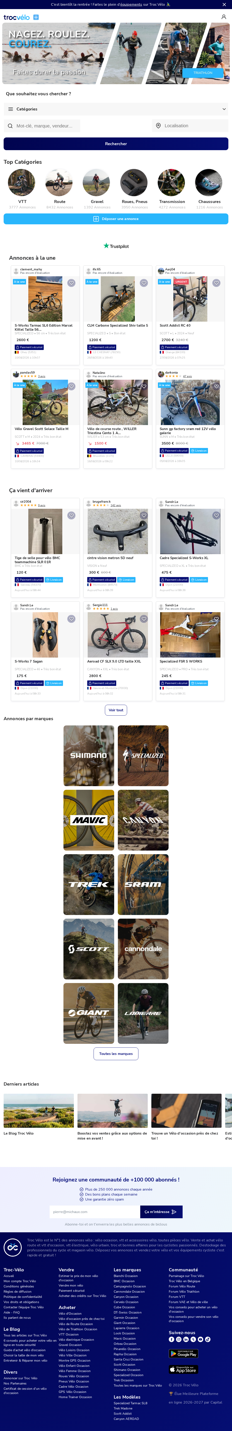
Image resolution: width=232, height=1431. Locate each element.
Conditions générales (19, 1286)
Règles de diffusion (17, 1291)
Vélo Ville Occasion (73, 1355)
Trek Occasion (124, 1380)
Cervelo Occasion (126, 1302)
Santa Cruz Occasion (128, 1359)
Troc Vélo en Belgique (184, 1281)
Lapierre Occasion (126, 1328)
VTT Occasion (69, 1334)
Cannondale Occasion (129, 1291)
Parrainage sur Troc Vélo (186, 1276)
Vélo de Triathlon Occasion (78, 1329)
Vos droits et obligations (21, 1302)
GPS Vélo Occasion (73, 1392)
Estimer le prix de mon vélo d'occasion (78, 1278)
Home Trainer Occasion (75, 1397)
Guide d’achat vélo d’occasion (25, 1350)
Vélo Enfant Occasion (74, 1366)
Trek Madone (123, 1408)
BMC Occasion (124, 1281)
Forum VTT (177, 1297)
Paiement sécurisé (72, 1291)
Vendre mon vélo (71, 1285)
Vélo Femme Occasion (75, 1371)
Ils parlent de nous (17, 1318)
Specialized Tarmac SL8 (130, 1403)
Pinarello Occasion (127, 1349)
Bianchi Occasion (126, 1276)
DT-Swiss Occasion (128, 1312)
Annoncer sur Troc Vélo (20, 1378)
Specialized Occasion (128, 1375)
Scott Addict (123, 1413)
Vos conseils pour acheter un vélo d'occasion (193, 1309)
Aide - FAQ (12, 1312)
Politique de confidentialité (23, 1297)
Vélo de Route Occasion (76, 1324)
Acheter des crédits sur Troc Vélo (82, 1296)
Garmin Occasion (126, 1318)
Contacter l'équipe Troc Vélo (24, 1307)
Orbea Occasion (125, 1344)
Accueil (9, 1276)
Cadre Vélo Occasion (73, 1387)
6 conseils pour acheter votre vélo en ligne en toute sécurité (30, 1342)
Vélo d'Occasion (70, 1313)
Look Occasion (124, 1333)
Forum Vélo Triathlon (184, 1291)
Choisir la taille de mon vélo (24, 1355)
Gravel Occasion (70, 1345)
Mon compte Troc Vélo (20, 1281)
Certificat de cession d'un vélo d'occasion (25, 1391)
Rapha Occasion (125, 1354)
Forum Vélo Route (182, 1286)
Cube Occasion (124, 1307)
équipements (131, 4)
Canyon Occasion (126, 1297)
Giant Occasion (124, 1323)
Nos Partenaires (15, 1383)
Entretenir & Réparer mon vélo (25, 1360)
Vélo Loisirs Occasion (74, 1350)
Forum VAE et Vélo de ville (188, 1302)
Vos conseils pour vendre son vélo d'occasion (193, 1319)
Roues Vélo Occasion (74, 1376)
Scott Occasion (124, 1365)
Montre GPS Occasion (74, 1360)
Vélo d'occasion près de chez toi (81, 1319)
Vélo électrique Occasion (76, 1340)
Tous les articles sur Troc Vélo (25, 1335)
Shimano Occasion (127, 1370)
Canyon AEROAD (126, 1419)
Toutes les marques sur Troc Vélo (138, 1385)
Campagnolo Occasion (130, 1286)
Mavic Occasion (125, 1338)
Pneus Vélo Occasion (74, 1381)
